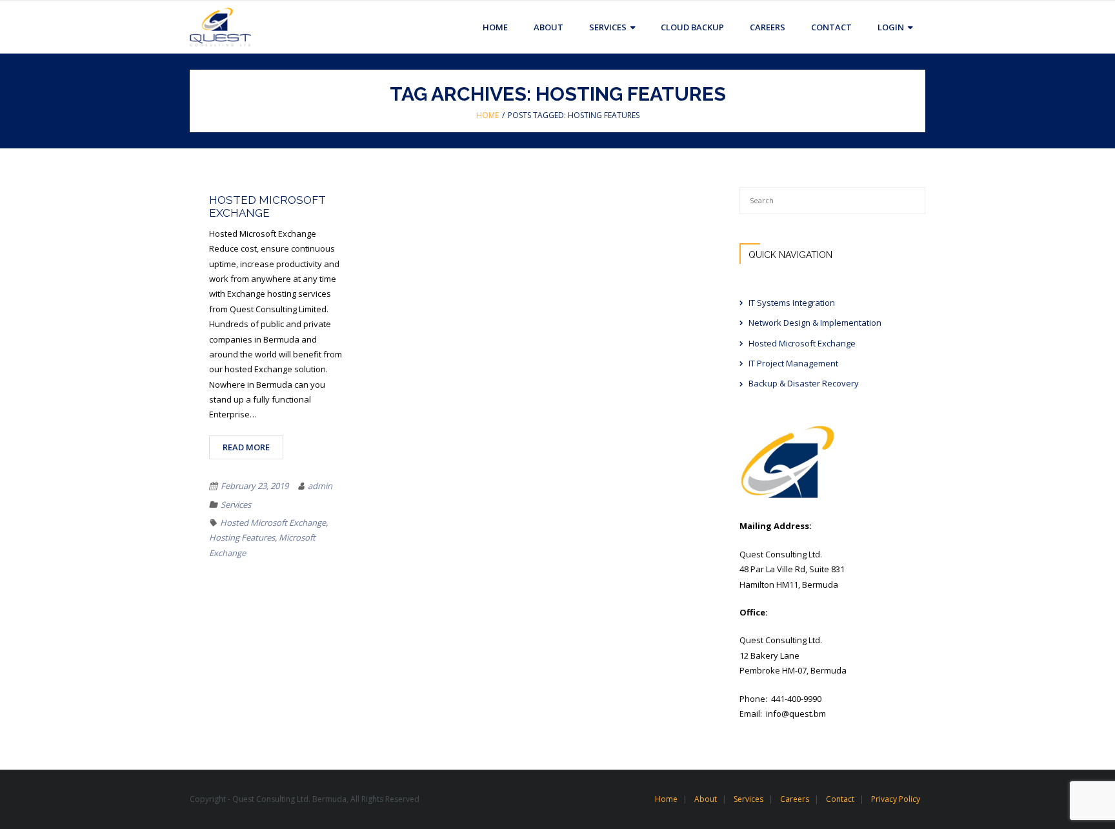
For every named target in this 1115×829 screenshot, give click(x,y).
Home (487, 115)
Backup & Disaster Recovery (803, 383)
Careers (794, 799)
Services (236, 504)
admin (320, 486)
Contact (840, 799)
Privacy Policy (895, 799)
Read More (246, 447)
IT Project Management (793, 363)
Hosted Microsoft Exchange (267, 206)
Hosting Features (242, 537)
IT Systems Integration (791, 302)
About (705, 799)
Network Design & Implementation (814, 322)
